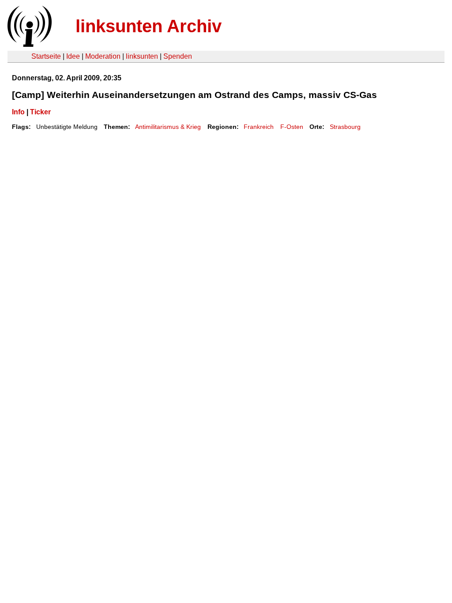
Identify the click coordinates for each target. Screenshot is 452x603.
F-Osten (291, 126)
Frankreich (259, 126)
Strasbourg (345, 126)
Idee (73, 56)
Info (18, 112)
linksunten (142, 56)
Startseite (46, 56)
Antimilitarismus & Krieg (168, 126)
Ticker (40, 112)
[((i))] (28, 44)
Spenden (177, 56)
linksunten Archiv (148, 26)
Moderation (103, 56)
